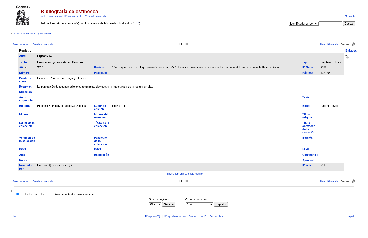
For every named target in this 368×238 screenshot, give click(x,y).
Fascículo (100, 72)
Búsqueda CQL (153, 216)
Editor (306, 105)
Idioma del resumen (101, 116)
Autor (22, 56)
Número (24, 72)
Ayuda (351, 216)
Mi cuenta (350, 16)
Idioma (23, 114)
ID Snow (307, 67)
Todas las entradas (33, 194)
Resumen (25, 86)
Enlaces (351, 50)
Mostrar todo (55, 16)
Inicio (43, 16)
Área (22, 154)
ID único (307, 165)
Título (23, 62)
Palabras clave (25, 79)
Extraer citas (216, 216)
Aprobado (308, 160)
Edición (307, 137)
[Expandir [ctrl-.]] (12, 191)
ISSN (22, 149)
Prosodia (42, 78)
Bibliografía (332, 44)
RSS (136, 23)
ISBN (97, 149)
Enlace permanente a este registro (185, 173)
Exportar (221, 204)
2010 (40, 67)
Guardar (169, 204)
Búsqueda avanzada (95, 16)
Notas (23, 160)
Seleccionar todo (21, 44)
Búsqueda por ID (197, 216)
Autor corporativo (26, 99)
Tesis (305, 97)
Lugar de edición (100, 107)
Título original (307, 116)
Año (21, 67)
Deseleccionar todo (43, 44)
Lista (322, 44)
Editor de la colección (26, 124)
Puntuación (57, 78)
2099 (323, 67)
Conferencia (310, 154)
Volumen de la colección (27, 139)
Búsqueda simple (73, 16)
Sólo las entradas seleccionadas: (74, 194)
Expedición (101, 154)
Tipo (305, 62)
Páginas (307, 72)
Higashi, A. (44, 56)
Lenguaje (70, 78)
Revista (99, 67)
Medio (306, 149)
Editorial (24, 105)
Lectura (82, 78)
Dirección (25, 92)
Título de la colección (101, 124)
